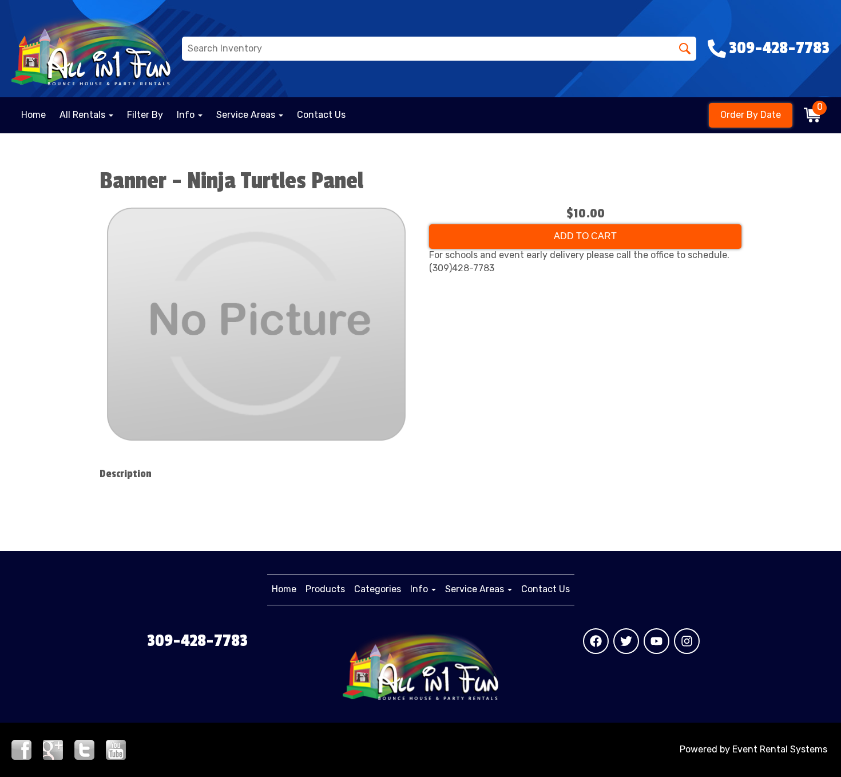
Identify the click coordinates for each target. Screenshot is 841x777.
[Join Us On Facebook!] (21, 749)
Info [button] (187, 114)
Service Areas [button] (246, 114)
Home (33, 114)
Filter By (145, 114)
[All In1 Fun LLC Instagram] (687, 641)
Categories (377, 589)
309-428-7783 (197, 641)
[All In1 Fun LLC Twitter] (626, 641)
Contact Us (321, 114)
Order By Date (750, 114)
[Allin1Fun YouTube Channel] (116, 749)
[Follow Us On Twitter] (84, 749)
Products (325, 589)
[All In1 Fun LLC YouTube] (656, 641)
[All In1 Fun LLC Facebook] (596, 641)
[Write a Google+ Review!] (53, 749)
